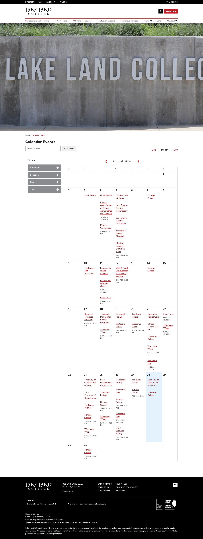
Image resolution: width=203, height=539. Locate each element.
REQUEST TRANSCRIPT (127, 487)
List (154, 149)
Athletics (63, 2)
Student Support (107, 21)
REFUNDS (120, 490)
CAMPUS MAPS (105, 484)
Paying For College (83, 21)
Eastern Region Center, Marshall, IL (41, 504)
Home (27, 135)
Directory (29, 2)
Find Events (69, 148)
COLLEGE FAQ (104, 487)
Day (176, 149)
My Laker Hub (172, 2)
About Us (173, 21)
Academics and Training (38, 21)
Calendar (50, 2)
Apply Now (171, 11)
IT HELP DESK (104, 490)
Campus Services (130, 21)
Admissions (62, 21)
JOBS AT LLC (121, 484)
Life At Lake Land (153, 21)
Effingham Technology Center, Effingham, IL (88, 504)
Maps (40, 2)
